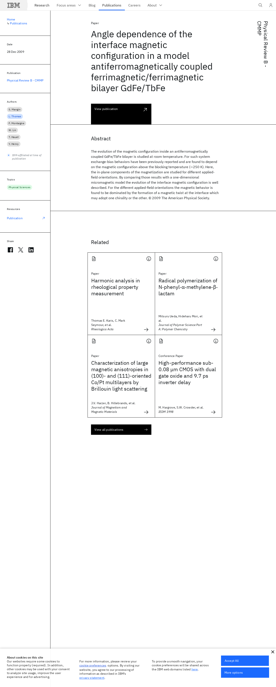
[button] (272, 651)
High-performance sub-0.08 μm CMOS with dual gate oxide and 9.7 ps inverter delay (187, 372)
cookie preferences (92, 665)
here (194, 669)
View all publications (108, 430)
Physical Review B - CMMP (262, 44)
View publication (106, 109)
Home (11, 19)
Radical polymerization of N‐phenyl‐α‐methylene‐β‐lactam (188, 287)
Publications (18, 23)
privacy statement (91, 678)
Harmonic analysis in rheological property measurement (115, 287)
